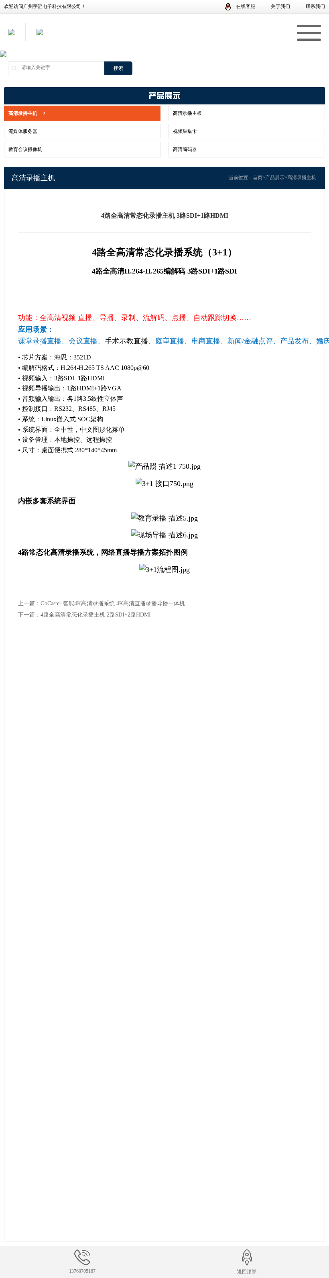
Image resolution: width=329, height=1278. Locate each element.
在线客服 (245, 6)
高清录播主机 (27, 113)
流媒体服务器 (22, 131)
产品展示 (274, 177)
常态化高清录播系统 (61, 552)
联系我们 (315, 6)
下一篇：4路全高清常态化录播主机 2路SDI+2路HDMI (84, 615)
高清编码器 (185, 149)
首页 (257, 177)
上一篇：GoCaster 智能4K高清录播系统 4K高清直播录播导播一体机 (101, 603)
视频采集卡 (185, 131)
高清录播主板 (187, 113)
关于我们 (280, 6)
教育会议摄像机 (25, 149)
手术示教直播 (126, 341)
